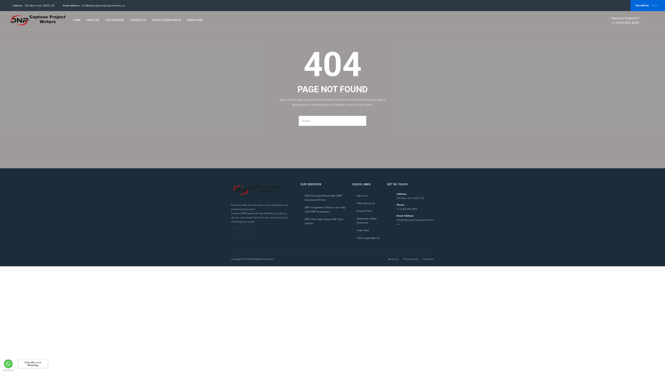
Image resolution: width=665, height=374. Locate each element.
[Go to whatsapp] (8, 363)
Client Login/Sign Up (166, 20)
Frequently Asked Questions (366, 220)
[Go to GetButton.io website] (8, 370)
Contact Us (138, 20)
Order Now (194, 20)
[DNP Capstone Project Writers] (37, 20)
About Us (93, 20)
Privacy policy (410, 259)
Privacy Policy (364, 210)
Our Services (114, 20)
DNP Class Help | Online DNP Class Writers (324, 221)
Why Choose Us (366, 203)
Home (77, 20)
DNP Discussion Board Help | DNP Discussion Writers (323, 197)
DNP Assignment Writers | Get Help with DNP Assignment (325, 209)
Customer (428, 259)
